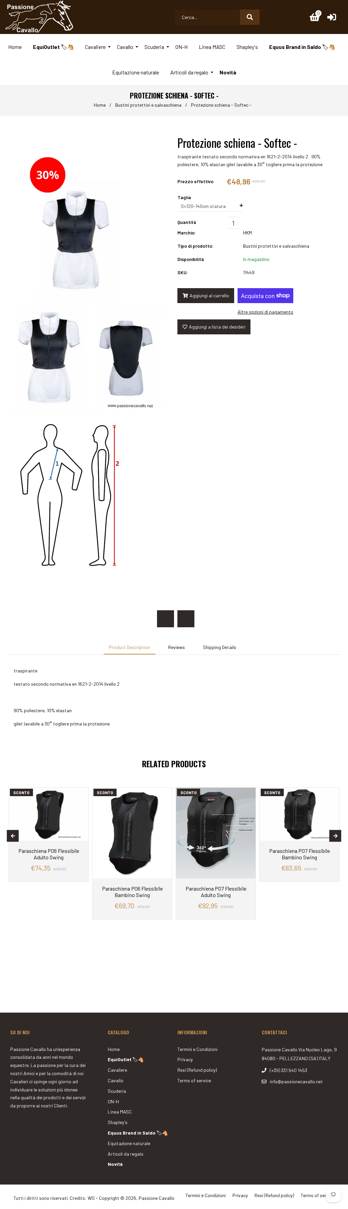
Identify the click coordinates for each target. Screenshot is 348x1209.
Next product (185, 618)
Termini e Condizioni (197, 1049)
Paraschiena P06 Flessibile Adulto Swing (48, 853)
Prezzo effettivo (195, 181)
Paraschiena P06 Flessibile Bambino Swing (132, 891)
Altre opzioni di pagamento (265, 312)
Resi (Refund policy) (197, 1070)
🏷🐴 (126, 1059)
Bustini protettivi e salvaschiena (148, 105)
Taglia (184, 197)
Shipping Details (219, 647)
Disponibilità (190, 259)
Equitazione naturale (129, 1143)
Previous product (165, 618)
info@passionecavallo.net (296, 1081)
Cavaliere (117, 1070)
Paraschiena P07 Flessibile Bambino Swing (299, 853)
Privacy (185, 1059)
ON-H (113, 1101)
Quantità (186, 222)
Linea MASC (120, 1112)
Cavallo (115, 1080)
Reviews (176, 647)
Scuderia (117, 1091)
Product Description (129, 647)
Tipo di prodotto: (195, 246)
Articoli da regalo (125, 1154)
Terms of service (194, 1080)
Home (100, 105)
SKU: (182, 272)
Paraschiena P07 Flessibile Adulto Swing (216, 891)
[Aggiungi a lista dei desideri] (81, 793)
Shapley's (117, 1122)
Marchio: (186, 232)
